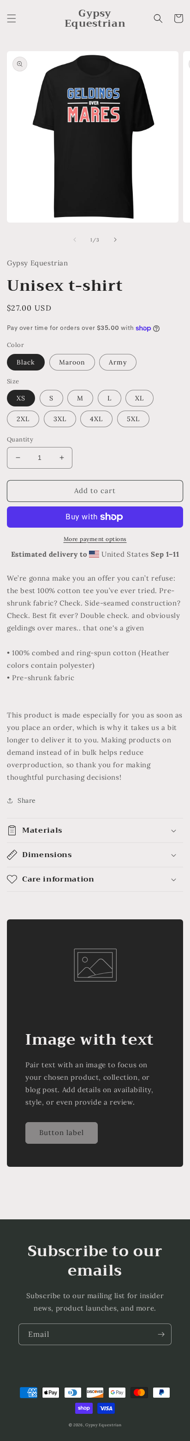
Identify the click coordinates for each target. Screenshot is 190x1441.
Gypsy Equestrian (103, 1425)
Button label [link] (61, 1132)
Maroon (72, 362)
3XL (59, 419)
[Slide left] (75, 239)
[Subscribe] (161, 1334)
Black (26, 362)
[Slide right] (115, 239)
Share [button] (27, 800)
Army (118, 362)
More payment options (95, 538)
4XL (96, 419)
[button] (11, 18)
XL (139, 398)
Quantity (20, 439)
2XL (23, 419)
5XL (133, 419)
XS (21, 398)
